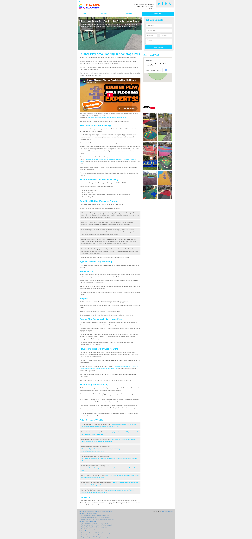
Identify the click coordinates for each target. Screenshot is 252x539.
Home (84, 13)
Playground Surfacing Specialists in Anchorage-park (95, 511)
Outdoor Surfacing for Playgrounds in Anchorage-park (97, 519)
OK (166, 70)
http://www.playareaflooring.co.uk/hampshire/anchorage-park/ (107, 117)
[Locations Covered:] (79, 1)
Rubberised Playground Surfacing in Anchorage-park (97, 533)
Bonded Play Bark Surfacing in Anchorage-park (95, 517)
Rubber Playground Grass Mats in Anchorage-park (96, 535)
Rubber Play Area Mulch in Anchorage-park (94, 527)
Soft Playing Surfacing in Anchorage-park (93, 529)
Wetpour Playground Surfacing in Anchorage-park (96, 537)
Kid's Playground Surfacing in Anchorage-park (95, 515)
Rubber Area (158, 13)
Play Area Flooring (167, 511)
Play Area (104, 13)
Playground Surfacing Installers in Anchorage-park (96, 525)
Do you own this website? (153, 70)
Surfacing (129, 13)
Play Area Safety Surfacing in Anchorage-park (95, 523)
